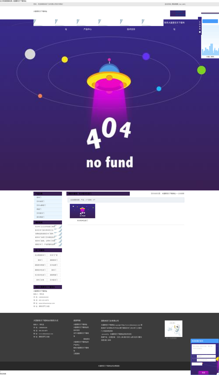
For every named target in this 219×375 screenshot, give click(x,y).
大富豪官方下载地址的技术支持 (131, 24)
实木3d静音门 (41, 205)
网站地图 (175, 4)
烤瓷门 (39, 209)
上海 (121, 337)
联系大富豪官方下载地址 (174, 24)
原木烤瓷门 (40, 217)
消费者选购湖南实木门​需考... (44, 234)
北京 (135, 337)
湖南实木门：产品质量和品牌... (45, 244)
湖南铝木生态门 (40, 270)
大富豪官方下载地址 (40, 11)
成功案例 (109, 23)
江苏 (118, 337)
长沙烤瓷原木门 (40, 255)
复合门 (53, 270)
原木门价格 (40, 280)
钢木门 (40, 260)
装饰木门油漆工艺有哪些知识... (45, 237)
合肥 (102, 340)
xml (183, 4)
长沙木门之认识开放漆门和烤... (45, 227)
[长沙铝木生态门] (82, 211)
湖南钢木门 (54, 260)
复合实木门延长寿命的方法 (44, 230)
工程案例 (77, 354)
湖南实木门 (126, 328)
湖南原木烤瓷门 (40, 265)
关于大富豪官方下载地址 (66, 24)
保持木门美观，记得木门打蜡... (45, 241)
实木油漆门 (40, 201)
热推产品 (104, 337)
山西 (132, 337)
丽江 (105, 340)
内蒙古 (139, 337)
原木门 (39, 197)
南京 (125, 337)
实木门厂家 (54, 255)
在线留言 (211, 17)
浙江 (128, 337)
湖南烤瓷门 (54, 275)
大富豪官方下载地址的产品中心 (88, 24)
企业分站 (168, 4)
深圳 (109, 340)
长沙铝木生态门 (40, 275)
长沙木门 (134, 328)
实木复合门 (40, 213)
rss (180, 4)
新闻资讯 (153, 23)
